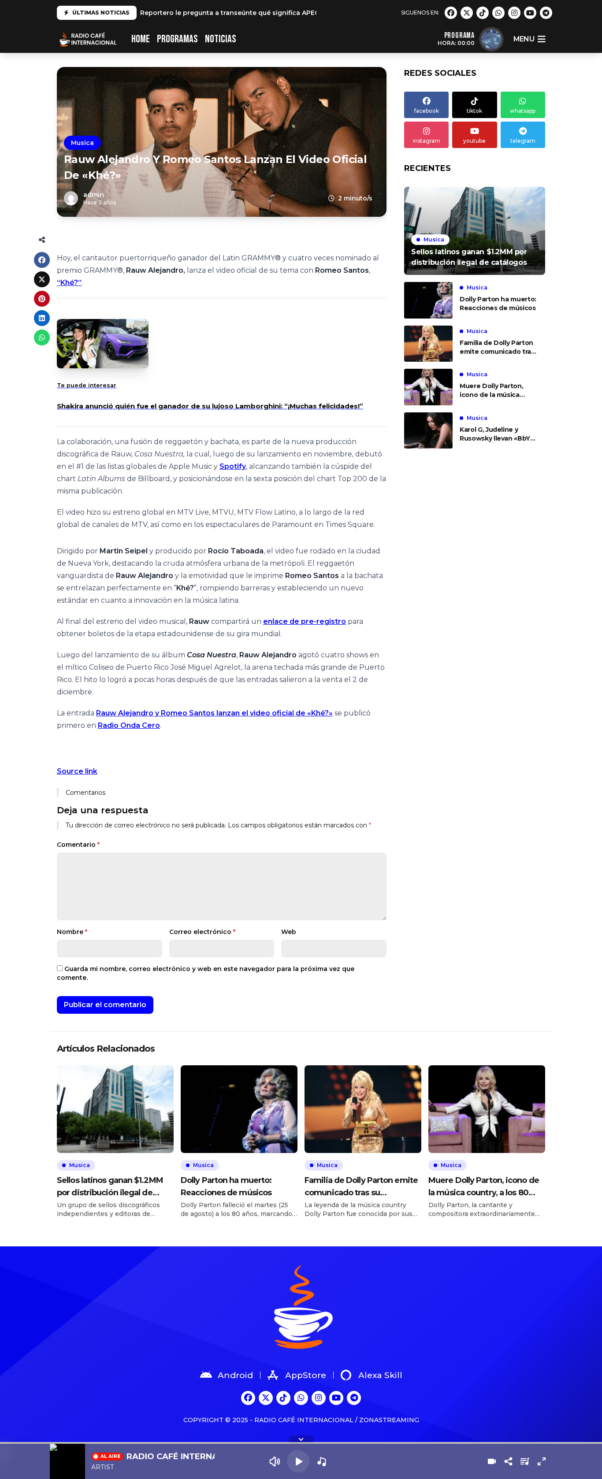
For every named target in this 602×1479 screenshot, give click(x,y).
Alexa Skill (380, 1375)
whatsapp (522, 110)
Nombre (72, 932)
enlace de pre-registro (304, 621)
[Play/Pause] (298, 1461)
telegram (522, 140)
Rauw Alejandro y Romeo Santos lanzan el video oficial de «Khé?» (214, 713)
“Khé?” (69, 282)
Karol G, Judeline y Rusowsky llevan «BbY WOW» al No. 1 (495, 434)
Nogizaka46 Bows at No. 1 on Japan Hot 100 (211, 13)
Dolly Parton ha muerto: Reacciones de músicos (498, 303)
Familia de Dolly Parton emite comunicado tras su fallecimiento (497, 347)
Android (235, 1375)
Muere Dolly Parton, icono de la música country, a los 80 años (495, 390)
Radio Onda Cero (129, 725)
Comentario (78, 845)
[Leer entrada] (474, 231)
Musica (82, 143)
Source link (77, 771)
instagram (426, 140)
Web (288, 932)
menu (523, 39)
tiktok (474, 110)
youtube (474, 140)
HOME (140, 39)
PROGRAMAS (177, 39)
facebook (426, 110)
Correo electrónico (202, 932)
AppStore (305, 1375)
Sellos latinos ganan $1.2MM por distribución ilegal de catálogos (110, 1187)
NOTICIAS (220, 39)
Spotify (232, 466)
